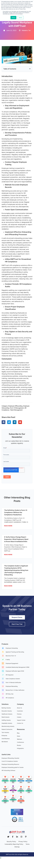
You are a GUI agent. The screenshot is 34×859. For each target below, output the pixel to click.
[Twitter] (8, 837)
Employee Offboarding (15, 406)
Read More (8, 526)
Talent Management (16, 410)
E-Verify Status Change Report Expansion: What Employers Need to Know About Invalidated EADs (16, 539)
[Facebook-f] (13, 837)
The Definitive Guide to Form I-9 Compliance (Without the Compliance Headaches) (15, 512)
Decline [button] (20, 17)
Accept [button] (13, 17)
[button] (30, 69)
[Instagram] (21, 837)
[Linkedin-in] (17, 837)
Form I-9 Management (17, 408)
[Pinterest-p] (26, 837)
